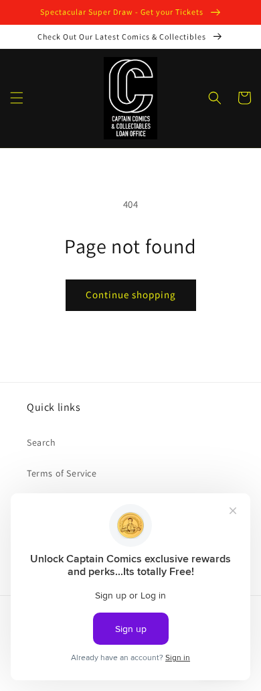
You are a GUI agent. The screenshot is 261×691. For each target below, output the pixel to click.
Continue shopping (131, 294)
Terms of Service (62, 473)
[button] (16, 98)
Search (41, 442)
